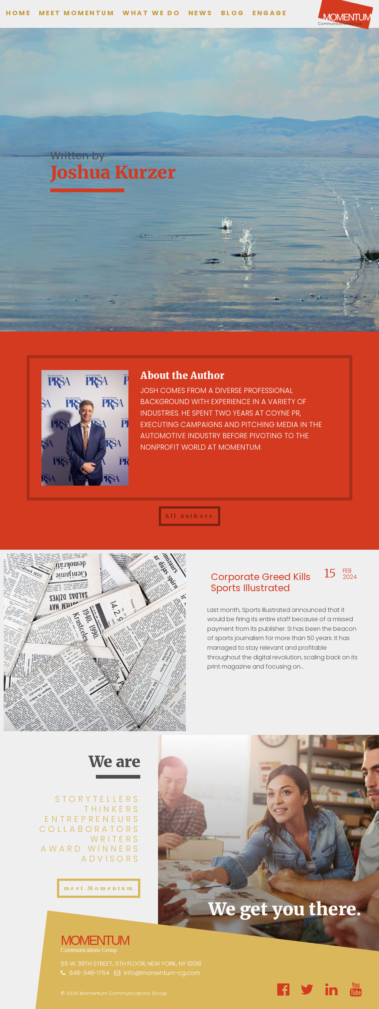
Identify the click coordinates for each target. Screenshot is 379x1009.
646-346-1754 (89, 973)
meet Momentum (99, 888)
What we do (151, 13)
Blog (233, 13)
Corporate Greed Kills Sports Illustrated (261, 582)
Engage (269, 13)
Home (18, 13)
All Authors (189, 516)
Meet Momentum (77, 13)
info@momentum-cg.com (162, 973)
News (200, 13)
